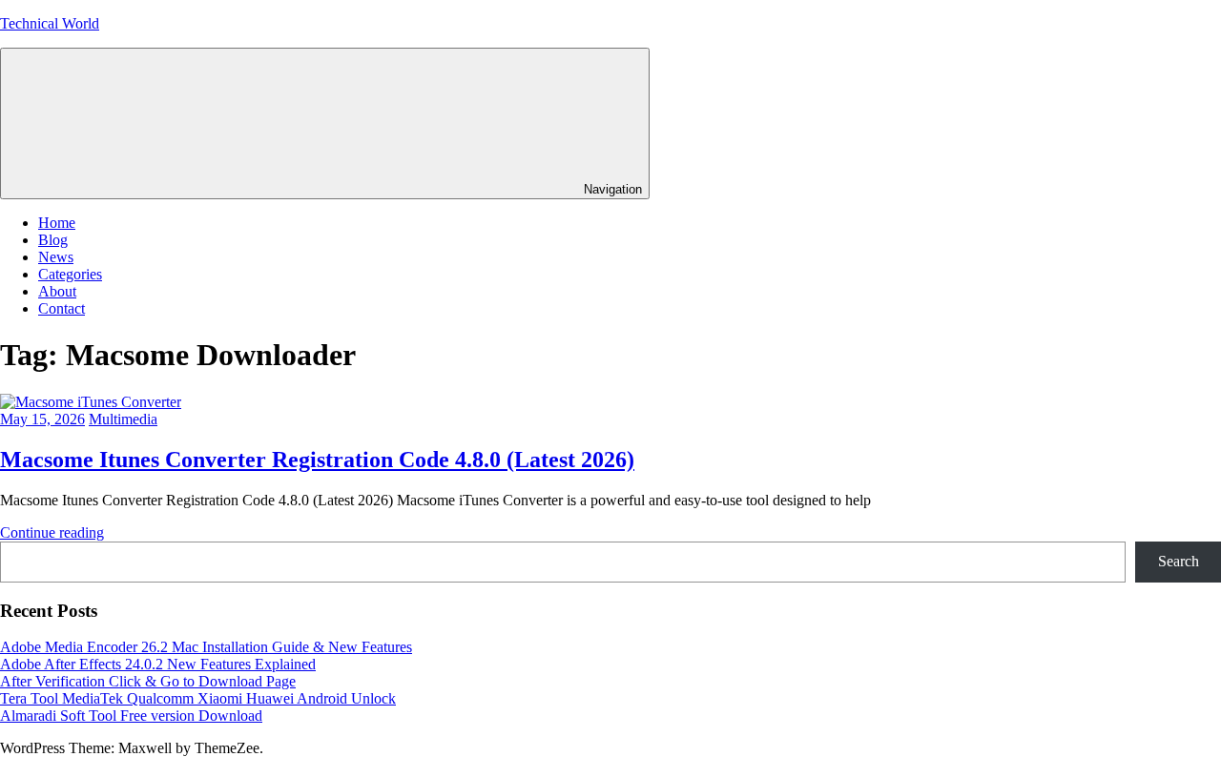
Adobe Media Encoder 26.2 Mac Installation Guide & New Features (206, 647)
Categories (70, 274)
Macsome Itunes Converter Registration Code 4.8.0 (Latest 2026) (317, 459)
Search (1178, 561)
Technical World (49, 23)
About (57, 291)
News (55, 257)
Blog (53, 240)
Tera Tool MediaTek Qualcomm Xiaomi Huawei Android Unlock (198, 698)
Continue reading (52, 532)
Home (56, 223)
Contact (61, 308)
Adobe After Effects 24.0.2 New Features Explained (158, 664)
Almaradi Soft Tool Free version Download (131, 715)
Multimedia (123, 419)
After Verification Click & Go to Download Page (148, 681)
